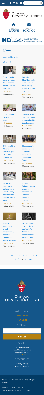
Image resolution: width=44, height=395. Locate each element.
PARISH (14, 30)
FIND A (13, 28)
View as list (7, 62)
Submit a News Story (11, 57)
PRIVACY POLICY (17, 388)
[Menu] (4, 3)
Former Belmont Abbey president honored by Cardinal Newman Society (28, 191)
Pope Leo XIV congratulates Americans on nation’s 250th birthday (9, 82)
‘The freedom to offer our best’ (8, 117)
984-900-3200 (22, 315)
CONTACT (5, 388)
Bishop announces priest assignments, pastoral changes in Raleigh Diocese (9, 231)
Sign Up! (22, 336)
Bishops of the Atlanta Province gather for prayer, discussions (9, 151)
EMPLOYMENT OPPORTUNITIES (13, 390)
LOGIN (29, 390)
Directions (22, 355)
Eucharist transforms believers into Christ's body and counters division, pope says (9, 191)
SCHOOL (29, 30)
